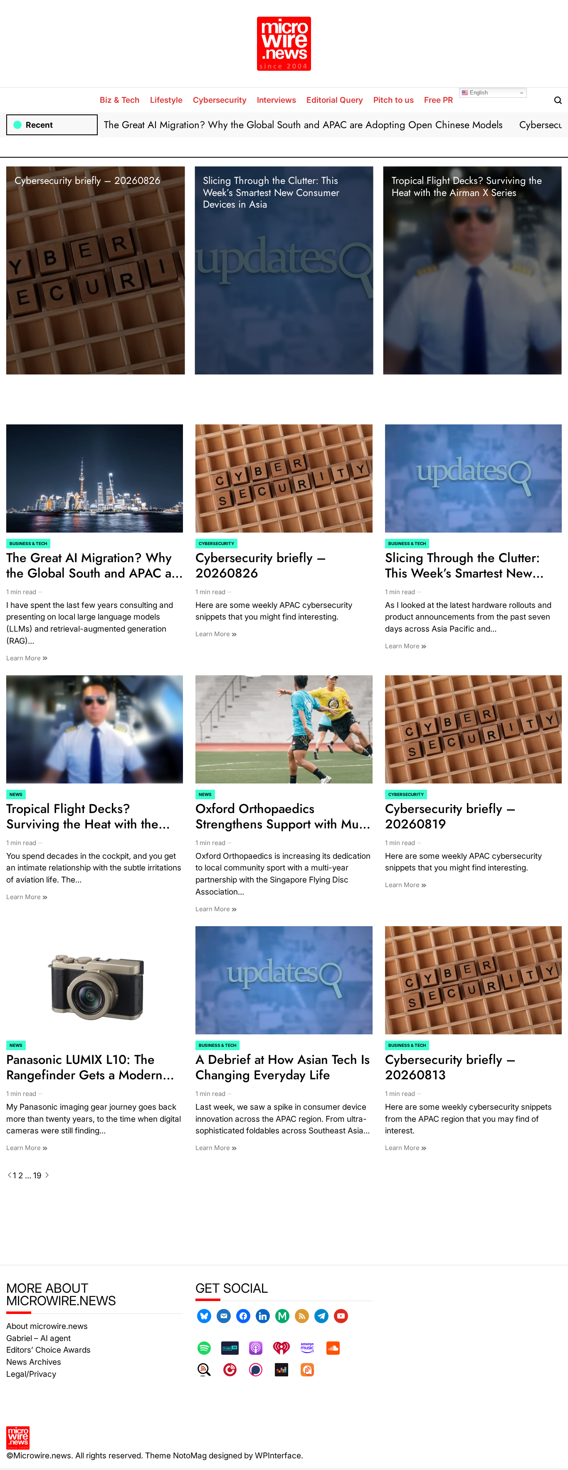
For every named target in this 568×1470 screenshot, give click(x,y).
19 (37, 1175)
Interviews (276, 100)
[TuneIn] (234, 1348)
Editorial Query (334, 100)
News (16, 794)
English (478, 92)
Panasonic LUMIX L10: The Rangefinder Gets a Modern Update (84, 1075)
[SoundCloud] (337, 1348)
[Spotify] (208, 1348)
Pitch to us (393, 100)
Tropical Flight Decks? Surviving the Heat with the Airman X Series (467, 186)
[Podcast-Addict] (311, 1369)
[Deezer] (286, 1369)
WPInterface (278, 1455)
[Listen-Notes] (208, 1369)
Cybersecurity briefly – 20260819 (450, 816)
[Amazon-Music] (311, 1348)
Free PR (438, 100)
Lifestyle (166, 100)
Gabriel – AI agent (38, 1338)
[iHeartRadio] (286, 1348)
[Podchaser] (260, 1369)
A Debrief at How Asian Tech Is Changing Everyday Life (282, 1067)
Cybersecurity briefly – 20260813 (450, 1067)
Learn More (24, 658)
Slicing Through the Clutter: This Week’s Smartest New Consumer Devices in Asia (271, 192)
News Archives (33, 1362)
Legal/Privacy (31, 1374)
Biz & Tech (120, 100)
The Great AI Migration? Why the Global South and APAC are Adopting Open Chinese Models (303, 124)
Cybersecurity (220, 100)
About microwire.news (47, 1326)
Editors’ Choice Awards (48, 1350)
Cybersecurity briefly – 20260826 (88, 180)
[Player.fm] (234, 1369)
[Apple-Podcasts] (260, 1348)
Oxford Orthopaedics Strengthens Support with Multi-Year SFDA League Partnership (283, 824)
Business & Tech (28, 543)
